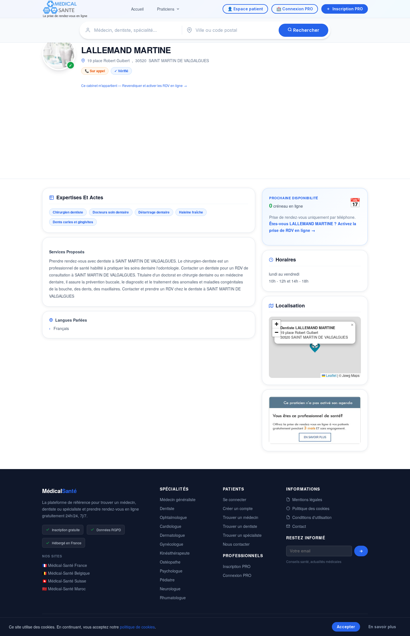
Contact (299, 526)
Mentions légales (307, 499)
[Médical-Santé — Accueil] (65, 9)
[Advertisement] (205, 130)
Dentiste (167, 508)
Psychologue (171, 571)
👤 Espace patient (245, 8)
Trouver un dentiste (240, 526)
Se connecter (234, 499)
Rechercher (305, 30)
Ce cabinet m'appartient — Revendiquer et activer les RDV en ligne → (134, 85)
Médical (59, 491)
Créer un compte (238, 508)
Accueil (137, 9)
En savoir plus (382, 626)
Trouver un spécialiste (242, 535)
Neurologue (170, 588)
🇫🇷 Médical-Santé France (64, 565)
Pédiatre (167, 579)
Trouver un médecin (240, 517)
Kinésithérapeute (175, 553)
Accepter (346, 626)
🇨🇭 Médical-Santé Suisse (64, 581)
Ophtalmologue (173, 517)
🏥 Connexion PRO (294, 8)
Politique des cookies (310, 508)
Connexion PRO (237, 575)
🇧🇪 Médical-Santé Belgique (66, 573)
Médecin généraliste (178, 499)
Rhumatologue (173, 597)
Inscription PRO (347, 8)
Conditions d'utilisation (312, 517)
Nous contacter (236, 544)
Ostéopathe (170, 562)
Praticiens (165, 9)
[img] (315, 347)
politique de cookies (137, 627)
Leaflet (330, 375)
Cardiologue (170, 526)
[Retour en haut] (399, 626)
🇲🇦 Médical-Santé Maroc (64, 588)
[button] (314, 347)
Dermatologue (172, 535)
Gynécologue (171, 544)
